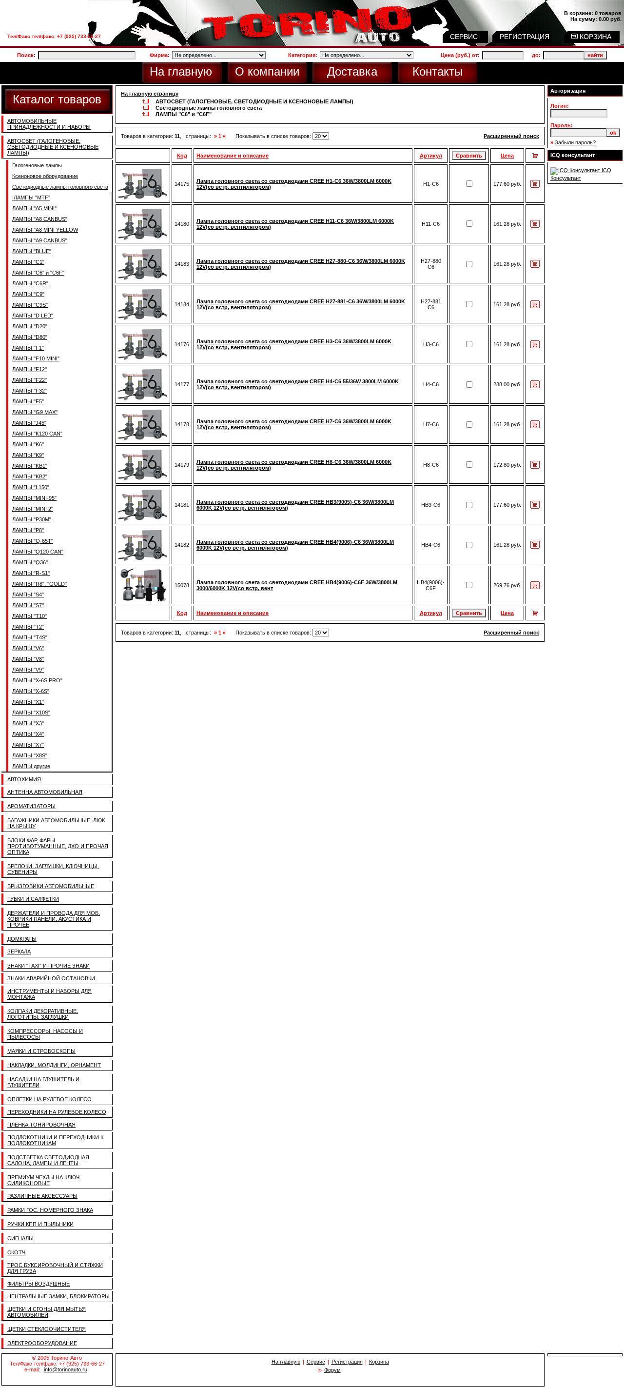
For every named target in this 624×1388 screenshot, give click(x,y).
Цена (507, 156)
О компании (267, 71)
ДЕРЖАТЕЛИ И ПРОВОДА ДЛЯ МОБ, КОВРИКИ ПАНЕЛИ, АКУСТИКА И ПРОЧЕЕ (53, 919)
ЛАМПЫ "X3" (28, 723)
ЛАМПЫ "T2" (28, 627)
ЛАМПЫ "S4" (28, 594)
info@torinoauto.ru (65, 1369)
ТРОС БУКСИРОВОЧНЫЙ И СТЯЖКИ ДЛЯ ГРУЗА (55, 1268)
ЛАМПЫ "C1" (28, 262)
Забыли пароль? (575, 142)
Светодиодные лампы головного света (60, 187)
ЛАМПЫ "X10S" (31, 712)
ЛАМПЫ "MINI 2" (32, 509)
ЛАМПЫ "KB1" (29, 466)
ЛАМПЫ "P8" (28, 530)
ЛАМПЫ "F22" (29, 380)
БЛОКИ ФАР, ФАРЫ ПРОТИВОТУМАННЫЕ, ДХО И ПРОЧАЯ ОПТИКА (57, 846)
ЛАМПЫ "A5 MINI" (34, 208)
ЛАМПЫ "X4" (28, 734)
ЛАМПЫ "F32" (29, 391)
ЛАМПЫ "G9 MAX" (35, 412)
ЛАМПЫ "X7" (28, 745)
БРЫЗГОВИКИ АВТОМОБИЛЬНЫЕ (50, 886)
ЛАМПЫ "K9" (28, 455)
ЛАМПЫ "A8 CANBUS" (39, 219)
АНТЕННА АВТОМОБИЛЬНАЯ (44, 792)
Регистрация (347, 1362)
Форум (332, 1370)
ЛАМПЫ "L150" (30, 487)
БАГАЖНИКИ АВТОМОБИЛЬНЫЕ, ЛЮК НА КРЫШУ (56, 823)
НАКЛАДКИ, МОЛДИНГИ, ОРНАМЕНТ (54, 1065)
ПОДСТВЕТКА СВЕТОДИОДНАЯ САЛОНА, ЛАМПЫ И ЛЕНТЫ (48, 1160)
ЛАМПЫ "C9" (28, 294)
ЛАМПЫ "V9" (28, 670)
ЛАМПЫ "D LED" (32, 315)
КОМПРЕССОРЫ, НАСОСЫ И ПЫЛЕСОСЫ (45, 1034)
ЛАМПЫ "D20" (29, 326)
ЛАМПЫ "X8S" (29, 755)
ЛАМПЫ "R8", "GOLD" (39, 584)
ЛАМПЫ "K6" (28, 444)
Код (182, 156)
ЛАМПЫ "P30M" (31, 519)
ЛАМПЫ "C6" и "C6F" (38, 273)
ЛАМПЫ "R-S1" (31, 573)
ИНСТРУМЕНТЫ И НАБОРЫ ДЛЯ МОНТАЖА (49, 994)
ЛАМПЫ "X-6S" (30, 691)
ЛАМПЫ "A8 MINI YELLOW (45, 230)
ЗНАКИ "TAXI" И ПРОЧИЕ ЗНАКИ (48, 966)
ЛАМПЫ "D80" (29, 337)
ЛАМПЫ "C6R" (30, 283)
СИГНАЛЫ (20, 1238)
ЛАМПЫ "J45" (29, 423)
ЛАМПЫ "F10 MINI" (35, 358)
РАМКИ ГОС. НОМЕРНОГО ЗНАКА (50, 1210)
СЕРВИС (465, 36)
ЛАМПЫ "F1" (28, 348)
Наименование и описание (232, 156)
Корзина (379, 1362)
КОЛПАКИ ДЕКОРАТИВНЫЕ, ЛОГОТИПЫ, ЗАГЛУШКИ (42, 1014)
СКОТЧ (16, 1252)
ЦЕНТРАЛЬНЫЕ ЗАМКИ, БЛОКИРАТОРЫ (58, 1296)
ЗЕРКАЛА (19, 951)
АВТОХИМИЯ (24, 779)
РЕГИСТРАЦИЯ (525, 36)
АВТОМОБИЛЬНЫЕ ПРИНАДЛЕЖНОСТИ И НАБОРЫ (49, 124)
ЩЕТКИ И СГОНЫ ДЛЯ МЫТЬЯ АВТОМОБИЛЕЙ (46, 1312)
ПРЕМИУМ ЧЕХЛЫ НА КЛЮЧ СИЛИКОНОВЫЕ (43, 1180)
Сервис (316, 1362)
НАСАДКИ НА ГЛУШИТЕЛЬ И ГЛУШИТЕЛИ (43, 1082)
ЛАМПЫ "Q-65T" (32, 541)
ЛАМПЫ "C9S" (30, 305)
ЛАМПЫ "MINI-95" (34, 498)
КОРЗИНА (594, 36)
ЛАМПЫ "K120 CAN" (37, 433)
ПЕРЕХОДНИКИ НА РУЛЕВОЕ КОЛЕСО (56, 1112)
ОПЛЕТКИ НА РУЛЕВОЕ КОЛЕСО (49, 1099)
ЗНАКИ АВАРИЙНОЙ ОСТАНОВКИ (51, 978)
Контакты (437, 71)
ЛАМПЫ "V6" (28, 648)
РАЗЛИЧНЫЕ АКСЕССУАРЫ (42, 1196)
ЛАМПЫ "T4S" (29, 637)
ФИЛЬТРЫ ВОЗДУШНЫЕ (38, 1284)
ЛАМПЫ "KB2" (29, 476)
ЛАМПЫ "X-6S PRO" (37, 680)
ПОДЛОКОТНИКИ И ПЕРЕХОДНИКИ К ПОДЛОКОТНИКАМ (55, 1140)
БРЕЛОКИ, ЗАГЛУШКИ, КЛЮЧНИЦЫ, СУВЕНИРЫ (53, 869)
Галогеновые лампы (37, 165)
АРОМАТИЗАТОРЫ (31, 806)
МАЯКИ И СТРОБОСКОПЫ (41, 1051)
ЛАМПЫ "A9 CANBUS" (39, 240)
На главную (181, 71)
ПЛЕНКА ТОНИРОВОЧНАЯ (41, 1125)
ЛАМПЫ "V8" (28, 659)
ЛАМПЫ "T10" (29, 616)
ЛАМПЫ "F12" (29, 369)
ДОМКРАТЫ (22, 939)
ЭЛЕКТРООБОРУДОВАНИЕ (42, 1343)
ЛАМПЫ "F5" (28, 401)
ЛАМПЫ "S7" (28, 605)
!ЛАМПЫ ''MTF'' (31, 197)
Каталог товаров (57, 99)
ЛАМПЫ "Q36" (30, 562)
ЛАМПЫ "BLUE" (31, 251)
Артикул (431, 156)
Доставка (352, 71)
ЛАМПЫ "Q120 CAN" (37, 552)
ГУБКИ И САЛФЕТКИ (33, 899)
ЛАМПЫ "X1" (28, 702)
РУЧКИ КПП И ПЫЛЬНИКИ (40, 1224)
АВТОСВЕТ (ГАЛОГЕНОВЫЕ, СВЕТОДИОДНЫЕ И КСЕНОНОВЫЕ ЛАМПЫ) (52, 147)
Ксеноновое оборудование (45, 176)
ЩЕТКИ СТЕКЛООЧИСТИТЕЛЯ (46, 1329)
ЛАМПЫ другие (31, 766)
